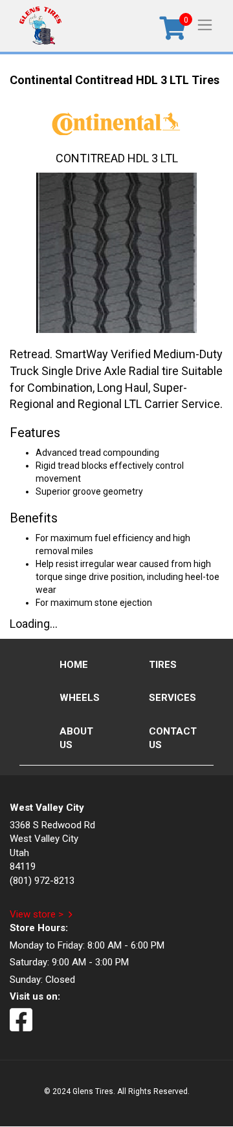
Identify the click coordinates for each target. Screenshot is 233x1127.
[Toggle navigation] (205, 24)
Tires (163, 665)
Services (172, 697)
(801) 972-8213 (42, 880)
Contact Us (173, 738)
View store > (36, 914)
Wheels (80, 697)
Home (74, 665)
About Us (76, 738)
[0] (172, 32)
